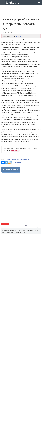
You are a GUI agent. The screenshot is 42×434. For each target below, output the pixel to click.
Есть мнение (5, 223)
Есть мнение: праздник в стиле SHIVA (15, 226)
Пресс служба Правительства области (18, 159)
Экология (18, 36)
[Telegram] (6, 162)
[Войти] (38, 2)
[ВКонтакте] (3, 162)
